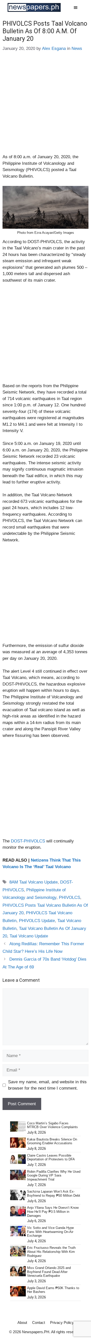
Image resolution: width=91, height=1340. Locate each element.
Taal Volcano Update (29, 936)
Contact (38, 1322)
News (77, 48)
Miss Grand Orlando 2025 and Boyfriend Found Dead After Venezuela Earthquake (49, 1272)
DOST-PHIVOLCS (28, 841)
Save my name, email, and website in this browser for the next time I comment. (47, 1085)
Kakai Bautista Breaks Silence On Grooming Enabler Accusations (52, 1141)
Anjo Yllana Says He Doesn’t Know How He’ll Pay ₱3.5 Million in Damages (53, 1211)
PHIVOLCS (69, 897)
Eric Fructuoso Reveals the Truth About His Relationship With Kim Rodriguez (51, 1251)
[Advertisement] (45, 106)
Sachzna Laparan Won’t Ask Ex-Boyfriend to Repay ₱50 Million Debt (53, 1193)
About (22, 1322)
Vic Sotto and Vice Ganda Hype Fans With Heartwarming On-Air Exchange (50, 1231)
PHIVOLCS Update (37, 920)
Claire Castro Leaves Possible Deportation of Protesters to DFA (51, 1157)
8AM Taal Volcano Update (33, 882)
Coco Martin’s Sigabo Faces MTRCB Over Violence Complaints (52, 1125)
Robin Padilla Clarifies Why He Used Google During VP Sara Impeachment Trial (53, 1175)
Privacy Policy (62, 1322)
